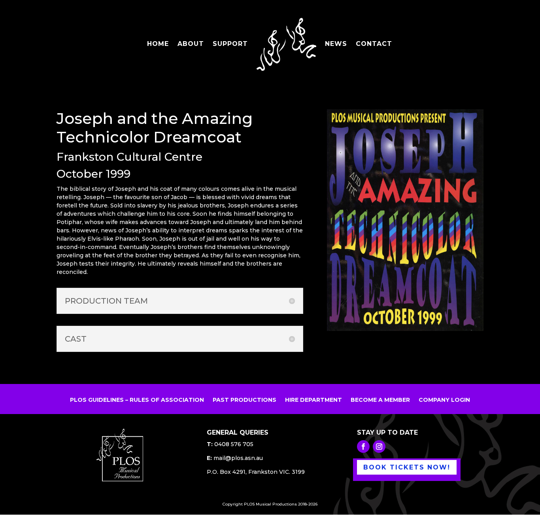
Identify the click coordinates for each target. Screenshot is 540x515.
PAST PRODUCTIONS (244, 400)
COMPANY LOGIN (444, 400)
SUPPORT (230, 44)
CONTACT (374, 44)
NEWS (336, 44)
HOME (158, 44)
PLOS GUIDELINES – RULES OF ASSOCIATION (137, 400)
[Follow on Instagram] (379, 446)
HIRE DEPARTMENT (313, 400)
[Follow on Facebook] (363, 446)
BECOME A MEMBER (380, 400)
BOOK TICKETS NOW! (406, 467)
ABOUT (190, 44)
